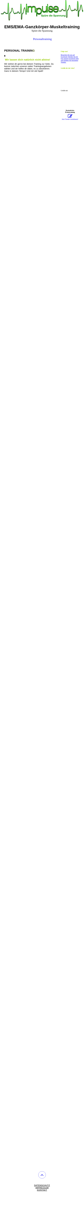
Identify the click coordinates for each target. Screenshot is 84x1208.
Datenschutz (42, 1185)
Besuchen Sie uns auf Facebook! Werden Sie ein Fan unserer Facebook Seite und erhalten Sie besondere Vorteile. (70, 58)
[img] (42, 10)
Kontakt (42, 1190)
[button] (42, 1174)
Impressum (42, 1188)
